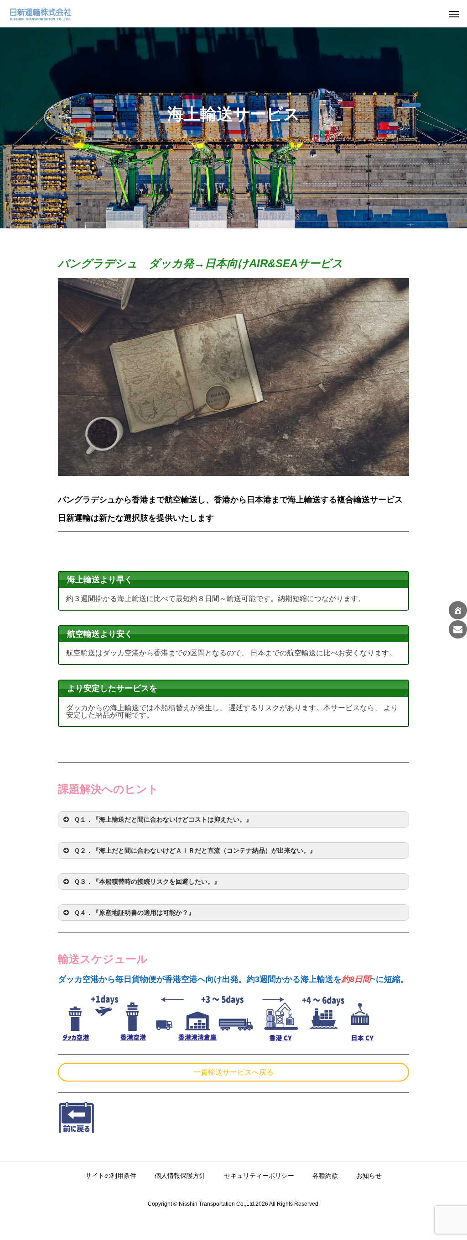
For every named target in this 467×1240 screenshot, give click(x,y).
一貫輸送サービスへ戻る (233, 1072)
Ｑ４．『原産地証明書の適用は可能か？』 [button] (134, 912)
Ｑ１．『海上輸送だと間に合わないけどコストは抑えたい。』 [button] (163, 819)
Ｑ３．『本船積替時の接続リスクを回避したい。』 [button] (147, 881)
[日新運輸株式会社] (41, 13)
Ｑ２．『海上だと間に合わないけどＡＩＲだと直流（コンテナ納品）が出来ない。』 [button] (195, 850)
